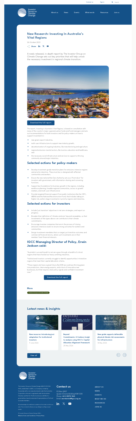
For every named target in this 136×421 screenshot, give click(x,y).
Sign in (102, 2)
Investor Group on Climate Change (38, 292)
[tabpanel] (43, 332)
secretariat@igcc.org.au (71, 399)
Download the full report (40, 123)
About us (54, 12)
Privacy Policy (40, 415)
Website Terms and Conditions (27, 415)
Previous (118, 355)
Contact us (89, 2)
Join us (116, 12)
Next (124, 355)
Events (76, 12)
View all (33, 355)
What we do (89, 12)
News (66, 12)
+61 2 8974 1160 (68, 396)
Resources (104, 12)
